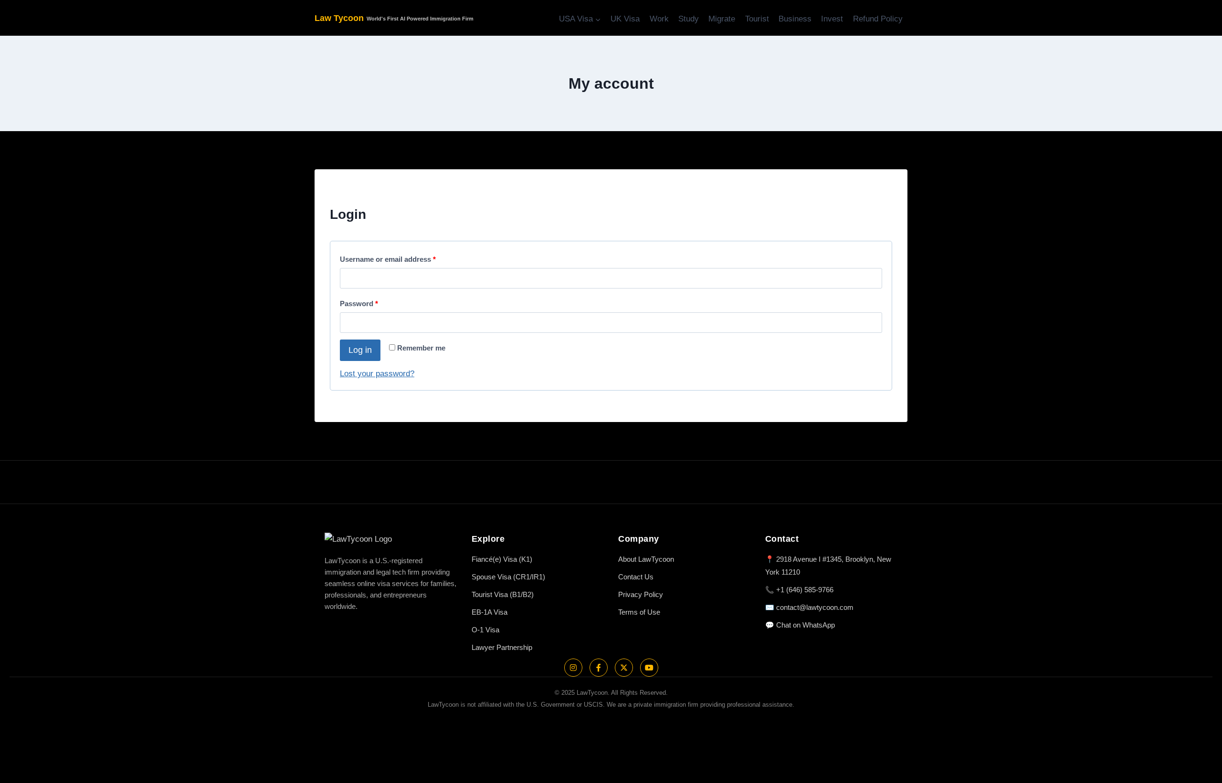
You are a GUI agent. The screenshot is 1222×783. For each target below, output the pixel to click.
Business (795, 18)
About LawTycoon (646, 559)
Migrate (721, 18)
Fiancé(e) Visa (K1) (502, 559)
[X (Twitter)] (624, 668)
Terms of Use (639, 612)
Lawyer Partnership (502, 647)
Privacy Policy (640, 594)
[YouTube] (649, 668)
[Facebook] (599, 668)
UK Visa (625, 18)
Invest (832, 18)
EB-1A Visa (489, 612)
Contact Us (635, 577)
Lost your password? (377, 373)
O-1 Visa (485, 630)
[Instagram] (573, 668)
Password (361, 301)
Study (688, 18)
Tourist (757, 18)
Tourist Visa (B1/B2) (503, 594)
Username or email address (390, 257)
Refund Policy (878, 18)
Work (659, 18)
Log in (360, 350)
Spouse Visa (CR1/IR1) (508, 577)
